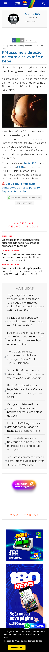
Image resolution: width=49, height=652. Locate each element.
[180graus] (17, 3)
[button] (23, 641)
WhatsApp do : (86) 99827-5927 (26, 197)
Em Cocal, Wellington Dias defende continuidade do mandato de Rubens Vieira (23, 427)
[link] (14, 40)
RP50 (20, 167)
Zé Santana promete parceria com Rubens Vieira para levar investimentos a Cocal (26, 461)
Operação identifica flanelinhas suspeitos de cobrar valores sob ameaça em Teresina (21, 241)
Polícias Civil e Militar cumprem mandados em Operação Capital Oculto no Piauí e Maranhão (24, 357)
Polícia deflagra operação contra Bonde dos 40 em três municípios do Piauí (25, 321)
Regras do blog (32, 21)
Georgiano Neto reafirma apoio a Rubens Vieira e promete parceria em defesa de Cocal (24, 410)
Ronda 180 (32, 14)
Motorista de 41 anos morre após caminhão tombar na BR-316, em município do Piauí (21, 255)
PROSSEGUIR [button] (16, 647)
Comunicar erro (24, 203)
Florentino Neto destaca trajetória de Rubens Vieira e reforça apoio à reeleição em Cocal (24, 391)
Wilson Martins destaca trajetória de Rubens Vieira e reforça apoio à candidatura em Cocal (24, 444)
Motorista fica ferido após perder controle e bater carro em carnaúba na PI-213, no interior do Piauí (23, 270)
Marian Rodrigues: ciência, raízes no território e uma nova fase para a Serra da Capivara (25, 374)
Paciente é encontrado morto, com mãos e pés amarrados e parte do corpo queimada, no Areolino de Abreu (25, 338)
